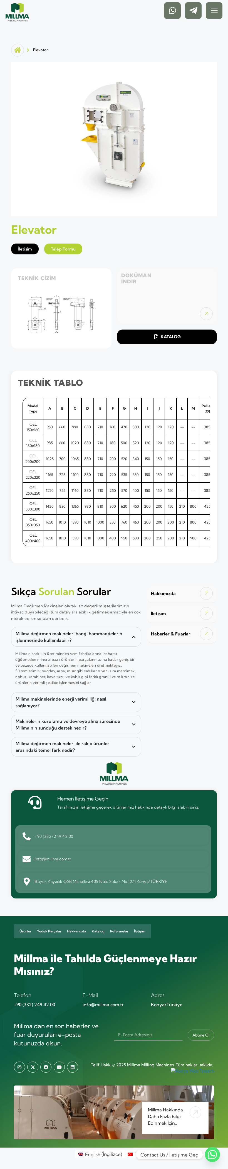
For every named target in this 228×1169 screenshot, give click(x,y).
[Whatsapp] (212, 1154)
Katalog (98, 931)
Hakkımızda (76, 931)
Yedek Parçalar (49, 931)
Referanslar (119, 931)
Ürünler (25, 931)
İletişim (139, 931)
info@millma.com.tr (103, 1004)
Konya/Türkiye (166, 1004)
